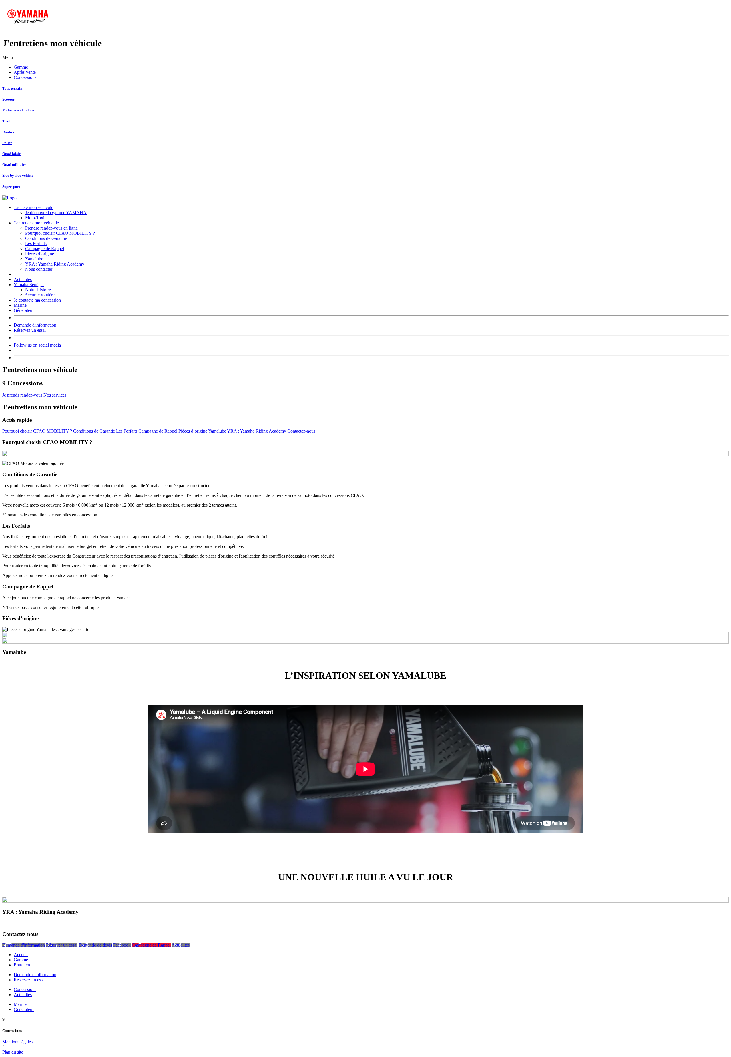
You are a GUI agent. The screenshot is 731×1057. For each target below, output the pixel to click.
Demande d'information (35, 325)
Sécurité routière (40, 294)
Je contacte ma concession (37, 300)
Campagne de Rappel (44, 248)
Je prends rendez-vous (22, 395)
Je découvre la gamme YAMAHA (56, 212)
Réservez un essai (30, 330)
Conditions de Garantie (46, 238)
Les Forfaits (36, 243)
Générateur (24, 310)
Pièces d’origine (39, 253)
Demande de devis (95, 945)
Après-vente (25, 72)
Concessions (25, 77)
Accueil (21, 954)
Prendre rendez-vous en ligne (51, 228)
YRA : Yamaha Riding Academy (54, 264)
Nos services (54, 395)
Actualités (23, 279)
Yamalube (34, 258)
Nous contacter (38, 269)
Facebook (122, 945)
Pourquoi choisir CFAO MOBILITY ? (60, 233)
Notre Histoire (38, 289)
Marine (20, 305)
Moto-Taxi (34, 217)
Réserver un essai (61, 945)
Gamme (21, 67)
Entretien (22, 964)
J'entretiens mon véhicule (36, 222)
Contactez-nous (301, 431)
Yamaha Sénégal (29, 284)
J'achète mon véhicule (33, 207)
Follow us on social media (37, 345)
